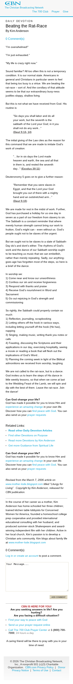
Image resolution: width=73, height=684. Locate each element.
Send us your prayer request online (29, 624)
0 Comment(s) (15, 38)
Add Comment (58, 597)
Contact (56, 670)
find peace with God (44, 410)
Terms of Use (41, 670)
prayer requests (36, 414)
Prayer (56, 11)
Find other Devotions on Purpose (28, 435)
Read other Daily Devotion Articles (30, 430)
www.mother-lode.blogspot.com (24, 483)
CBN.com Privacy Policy (39, 667)
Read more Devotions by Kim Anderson (31, 440)
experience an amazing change (24, 406)
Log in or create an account (22, 555)
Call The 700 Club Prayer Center (27, 629)
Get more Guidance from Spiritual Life (30, 445)
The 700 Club (40, 11)
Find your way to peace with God (27, 619)
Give (65, 11)
